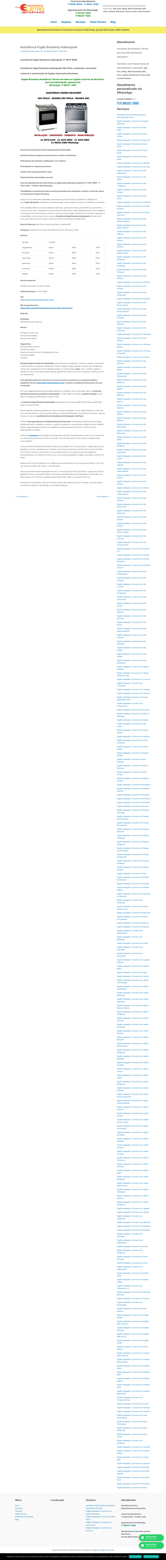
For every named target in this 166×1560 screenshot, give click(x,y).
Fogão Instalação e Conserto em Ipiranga (133, 1230)
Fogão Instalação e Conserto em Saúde (132, 720)
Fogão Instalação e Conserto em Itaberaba (134, 1226)
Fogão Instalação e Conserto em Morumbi (133, 913)
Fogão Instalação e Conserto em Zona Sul (133, 140)
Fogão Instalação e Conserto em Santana (133, 736)
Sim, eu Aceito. (135, 1556)
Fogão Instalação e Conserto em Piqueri (133, 806)
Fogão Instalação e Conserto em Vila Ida (133, 488)
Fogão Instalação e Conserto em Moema (133, 927)
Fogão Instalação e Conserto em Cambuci (133, 1463)
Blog (17, 1519)
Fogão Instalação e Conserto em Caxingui (133, 1408)
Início (17, 1505)
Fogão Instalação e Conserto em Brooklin (133, 1484)
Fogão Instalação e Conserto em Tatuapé (133, 689)
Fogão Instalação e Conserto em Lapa (132, 972)
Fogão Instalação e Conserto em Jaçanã (133, 1212)
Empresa (18, 1508)
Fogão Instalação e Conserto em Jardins (133, 976)
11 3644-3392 (91, 4)
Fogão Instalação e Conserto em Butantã (133, 1467)
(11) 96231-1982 (128, 103)
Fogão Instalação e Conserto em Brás (132, 1487)
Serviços (18, 1511)
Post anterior (21, 496)
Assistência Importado (30, 51)
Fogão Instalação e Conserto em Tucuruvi (133, 679)
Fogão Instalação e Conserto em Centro (133, 1404)
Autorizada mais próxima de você (50, 383)
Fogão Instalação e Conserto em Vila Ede (133, 555)
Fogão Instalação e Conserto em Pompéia (133, 785)
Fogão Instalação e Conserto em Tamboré (133, 693)
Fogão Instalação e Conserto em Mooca (132, 923)
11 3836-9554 (75, 4)
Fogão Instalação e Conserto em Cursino (133, 1298)
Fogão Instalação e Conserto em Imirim (132, 1246)
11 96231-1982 (83, 16)
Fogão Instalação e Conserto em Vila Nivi (133, 357)
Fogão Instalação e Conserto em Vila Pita (133, 282)
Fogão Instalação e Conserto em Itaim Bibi (133, 1222)
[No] (163, 1556)
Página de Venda (107, 1550)
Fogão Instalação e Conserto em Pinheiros (134, 799)
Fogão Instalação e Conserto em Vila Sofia (134, 202)
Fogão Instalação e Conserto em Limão (132, 943)
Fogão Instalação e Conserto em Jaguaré (133, 1208)
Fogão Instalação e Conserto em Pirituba (133, 795)
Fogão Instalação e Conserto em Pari (131, 873)
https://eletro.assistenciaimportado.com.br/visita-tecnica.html (46, 308)
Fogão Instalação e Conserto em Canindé (133, 1447)
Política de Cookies (151, 1556)
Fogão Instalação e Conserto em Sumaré (133, 710)
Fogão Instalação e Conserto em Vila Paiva (134, 334)
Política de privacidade (24, 1517)
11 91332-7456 (83, 13)
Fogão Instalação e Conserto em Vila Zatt (133, 163)
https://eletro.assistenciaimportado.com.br (37, 300)
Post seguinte (103, 496)
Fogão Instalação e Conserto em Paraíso (133, 884)
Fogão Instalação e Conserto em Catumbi (133, 1411)
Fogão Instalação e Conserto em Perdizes (133, 802)
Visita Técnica (20, 1514)
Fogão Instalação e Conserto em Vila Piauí (133, 299)
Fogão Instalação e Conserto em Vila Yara (133, 167)
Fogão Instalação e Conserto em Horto (132, 1263)
